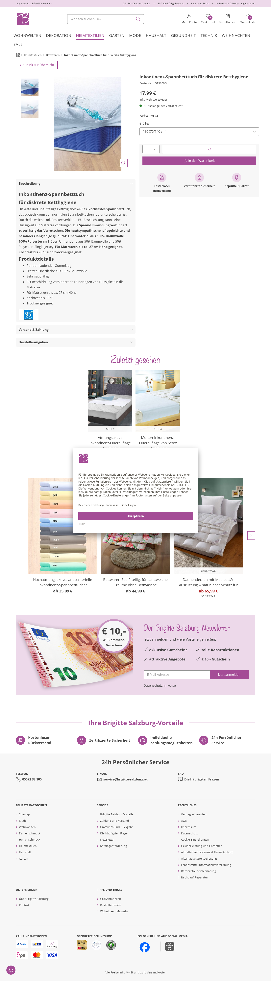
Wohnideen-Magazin (114, 911)
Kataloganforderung (113, 846)
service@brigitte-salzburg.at (125, 779)
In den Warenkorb (201, 160)
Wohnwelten (27, 827)
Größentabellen (110, 899)
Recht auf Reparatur (194, 877)
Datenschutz (189, 833)
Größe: (144, 123)
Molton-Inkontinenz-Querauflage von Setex (158, 440)
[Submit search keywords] (138, 19)
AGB (184, 821)
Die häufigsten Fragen (201, 779)
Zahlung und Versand (114, 821)
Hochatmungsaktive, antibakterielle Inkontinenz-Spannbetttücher (62, 582)
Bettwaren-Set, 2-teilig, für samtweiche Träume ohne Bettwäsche (135, 582)
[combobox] (105, 19)
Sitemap (24, 814)
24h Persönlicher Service (136, 3)
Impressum (188, 827)
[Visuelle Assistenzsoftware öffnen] (167, 946)
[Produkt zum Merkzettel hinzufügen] (209, 149)
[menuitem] (27, 35)
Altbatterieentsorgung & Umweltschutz (207, 852)
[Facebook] (144, 947)
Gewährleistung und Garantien (201, 846)
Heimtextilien (28, 846)
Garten (23, 858)
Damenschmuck (29, 833)
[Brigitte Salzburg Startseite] (23, 19)
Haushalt (25, 852)
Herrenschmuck (29, 839)
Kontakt (24, 905)
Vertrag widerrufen (194, 814)
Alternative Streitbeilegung (199, 858)
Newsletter (107, 839)
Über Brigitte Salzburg (34, 899)
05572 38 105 (32, 779)
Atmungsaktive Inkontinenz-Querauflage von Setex (110, 440)
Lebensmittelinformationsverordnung (206, 865)
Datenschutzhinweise (160, 685)
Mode (23, 821)
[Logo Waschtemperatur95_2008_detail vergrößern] (28, 314)
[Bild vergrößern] (124, 163)
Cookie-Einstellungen (195, 839)
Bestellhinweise (110, 905)
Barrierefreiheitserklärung (198, 871)
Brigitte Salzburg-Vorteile (117, 814)
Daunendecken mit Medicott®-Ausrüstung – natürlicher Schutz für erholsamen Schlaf (208, 582)
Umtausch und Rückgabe (117, 827)
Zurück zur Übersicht (38, 65)
